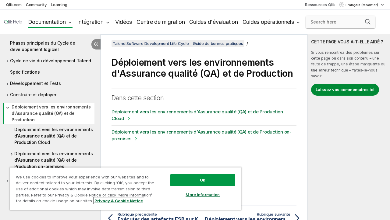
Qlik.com (14, 4)
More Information (203, 194)
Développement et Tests (35, 83)
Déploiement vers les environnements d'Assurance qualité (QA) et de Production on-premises (53, 160)
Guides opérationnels (268, 22)
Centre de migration (160, 22)
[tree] (50, 106)
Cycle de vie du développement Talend (50, 60)
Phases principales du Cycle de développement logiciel (42, 46)
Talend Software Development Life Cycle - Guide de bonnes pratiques (178, 43)
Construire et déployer (33, 94)
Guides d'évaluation (213, 22)
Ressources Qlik (320, 4)
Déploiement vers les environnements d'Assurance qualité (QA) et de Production (51, 113)
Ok (202, 180)
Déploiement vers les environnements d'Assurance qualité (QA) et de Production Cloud (53, 136)
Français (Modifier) (362, 5)
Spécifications (25, 72)
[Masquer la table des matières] (96, 44)
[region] (125, 188)
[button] (367, 22)
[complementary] (348, 127)
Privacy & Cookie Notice (118, 200)
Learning (59, 4)
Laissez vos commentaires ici (345, 89)
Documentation (47, 22)
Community (36, 4)
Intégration (90, 22)
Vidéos (123, 22)
